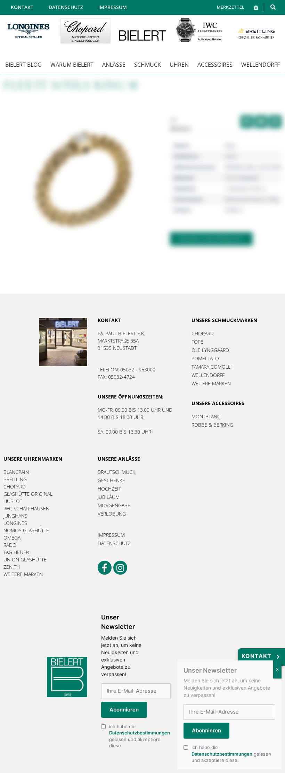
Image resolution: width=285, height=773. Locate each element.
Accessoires (215, 64)
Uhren (179, 64)
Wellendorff (260, 64)
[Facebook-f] (105, 568)
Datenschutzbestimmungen (139, 732)
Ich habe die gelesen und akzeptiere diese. (139, 736)
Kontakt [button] (256, 655)
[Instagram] (120, 568)
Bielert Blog (23, 64)
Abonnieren (124, 709)
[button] (273, 7)
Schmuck (147, 64)
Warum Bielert (71, 64)
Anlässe (113, 64)
